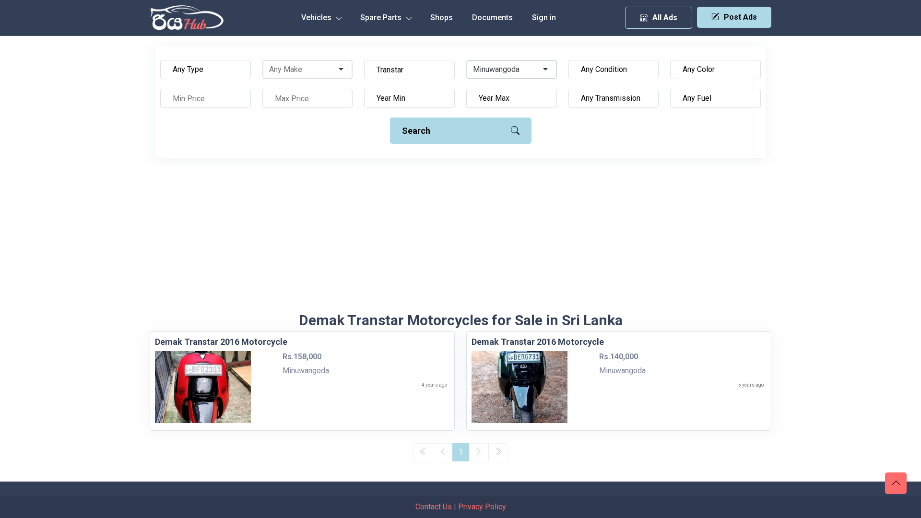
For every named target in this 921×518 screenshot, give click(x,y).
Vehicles (317, 17)
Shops (441, 17)
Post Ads (740, 17)
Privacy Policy (482, 506)
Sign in (544, 17)
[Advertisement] (460, 240)
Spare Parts (381, 17)
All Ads (664, 17)
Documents (492, 17)
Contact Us (433, 506)
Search (416, 131)
